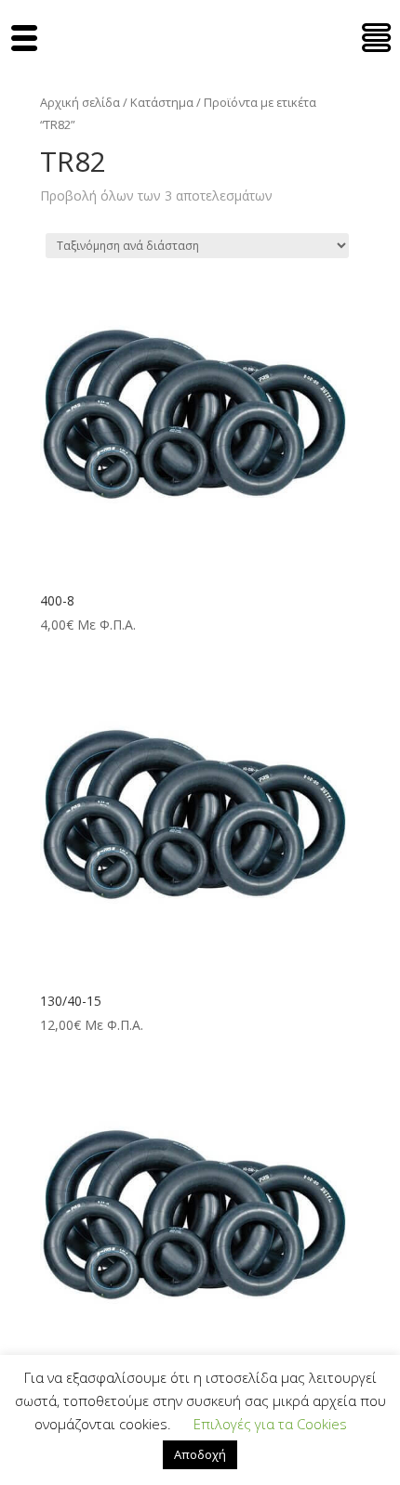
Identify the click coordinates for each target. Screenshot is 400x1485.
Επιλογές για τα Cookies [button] (270, 1423)
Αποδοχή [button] (200, 1454)
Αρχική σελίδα (80, 102)
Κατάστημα (161, 102)
